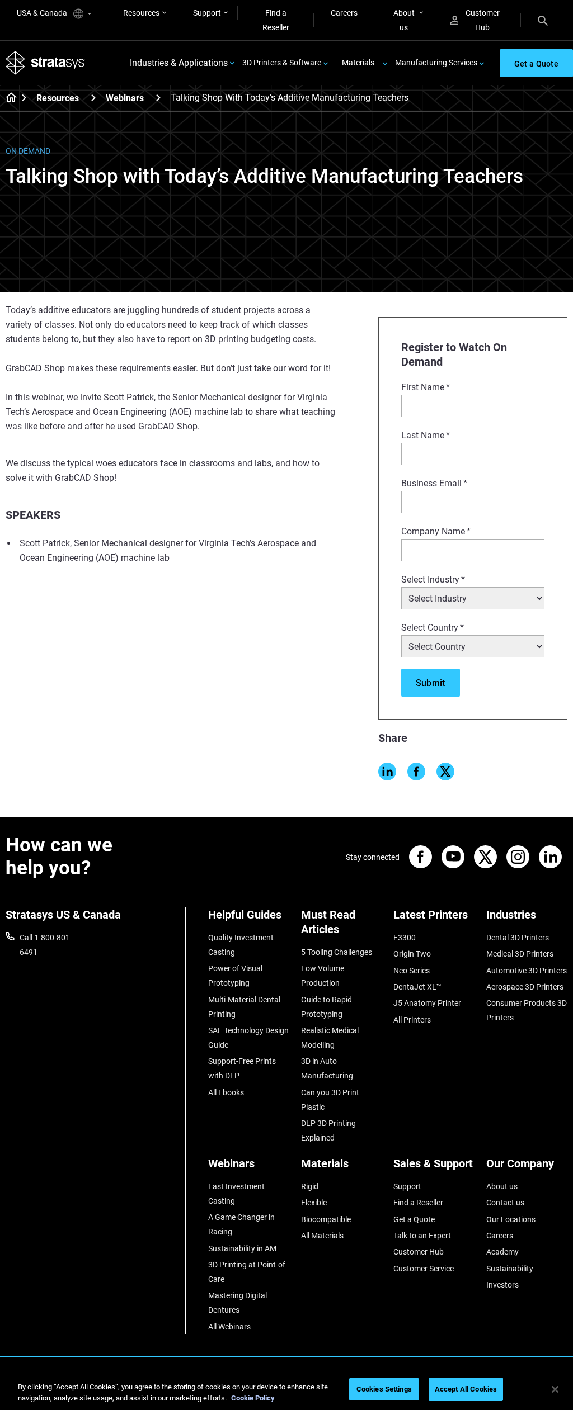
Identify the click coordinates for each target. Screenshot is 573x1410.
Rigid (309, 1186)
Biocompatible (326, 1219)
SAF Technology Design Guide (248, 1037)
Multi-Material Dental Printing (244, 1007)
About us (404, 20)
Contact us (505, 1202)
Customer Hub (483, 20)
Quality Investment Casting (241, 945)
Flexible (314, 1202)
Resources (141, 12)
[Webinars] (158, 97)
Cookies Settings (384, 1389)
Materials (358, 62)
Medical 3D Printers (519, 953)
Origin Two (412, 953)
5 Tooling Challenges (336, 952)
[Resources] (93, 97)
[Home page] (8, 98)
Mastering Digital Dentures (237, 1302)
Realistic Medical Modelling (330, 1037)
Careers (344, 12)
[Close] (555, 1389)
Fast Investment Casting (236, 1193)
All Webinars (229, 1326)
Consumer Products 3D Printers (526, 1010)
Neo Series (411, 970)
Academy (502, 1251)
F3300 (404, 937)
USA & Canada (43, 12)
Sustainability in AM (242, 1248)
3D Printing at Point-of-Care (248, 1272)
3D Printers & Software (281, 62)
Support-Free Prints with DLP (242, 1068)
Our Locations (511, 1219)
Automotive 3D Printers (526, 970)
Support (207, 12)
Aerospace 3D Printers (524, 986)
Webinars (125, 98)
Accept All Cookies (466, 1389)
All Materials (322, 1235)
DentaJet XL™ (417, 986)
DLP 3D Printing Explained (328, 1130)
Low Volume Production (322, 975)
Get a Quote (414, 1219)
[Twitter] (445, 771)
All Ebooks (226, 1092)
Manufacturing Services (436, 62)
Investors (502, 1284)
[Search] (542, 20)
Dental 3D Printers (517, 937)
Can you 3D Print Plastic (330, 1099)
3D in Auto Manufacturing (327, 1068)
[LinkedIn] (387, 771)
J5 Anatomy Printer (427, 1003)
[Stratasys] (45, 63)
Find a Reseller (275, 20)
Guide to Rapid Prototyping (326, 1007)
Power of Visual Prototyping (235, 975)
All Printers (412, 1019)
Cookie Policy (253, 1398)
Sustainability (509, 1268)
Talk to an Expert (422, 1235)
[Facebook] (416, 771)
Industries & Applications (179, 63)
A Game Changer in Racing (241, 1224)
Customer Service (423, 1268)
